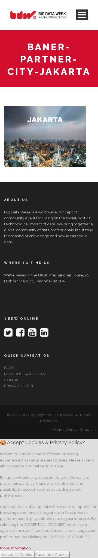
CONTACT (13, 380)
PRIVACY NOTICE (19, 386)
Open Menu (82, 14)
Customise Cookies (52, 554)
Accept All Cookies (17, 554)
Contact (86, 429)
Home (58, 429)
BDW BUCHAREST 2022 (25, 374)
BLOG (9, 367)
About (71, 429)
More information (15, 548)
